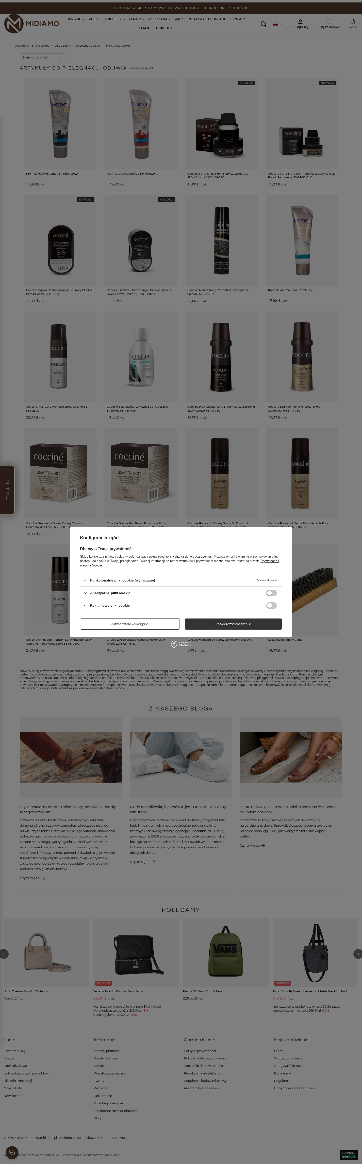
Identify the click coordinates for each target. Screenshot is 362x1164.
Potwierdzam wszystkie (233, 624)
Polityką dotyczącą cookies (192, 556)
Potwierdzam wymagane (130, 624)
